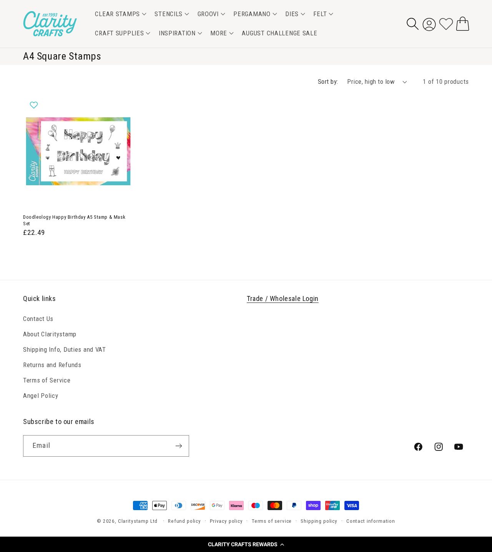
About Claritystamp (49, 334)
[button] (246, 544)
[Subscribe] (178, 446)
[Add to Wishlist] (35, 105)
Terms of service (272, 521)
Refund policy (184, 521)
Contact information (370, 521)
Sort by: (328, 81)
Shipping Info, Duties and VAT (64, 349)
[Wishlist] (446, 23)
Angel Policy (40, 395)
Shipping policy (319, 521)
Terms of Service (47, 380)
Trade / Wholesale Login (283, 298)
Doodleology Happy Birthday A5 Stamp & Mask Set (74, 220)
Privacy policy (226, 521)
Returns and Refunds (52, 364)
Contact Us (38, 318)
